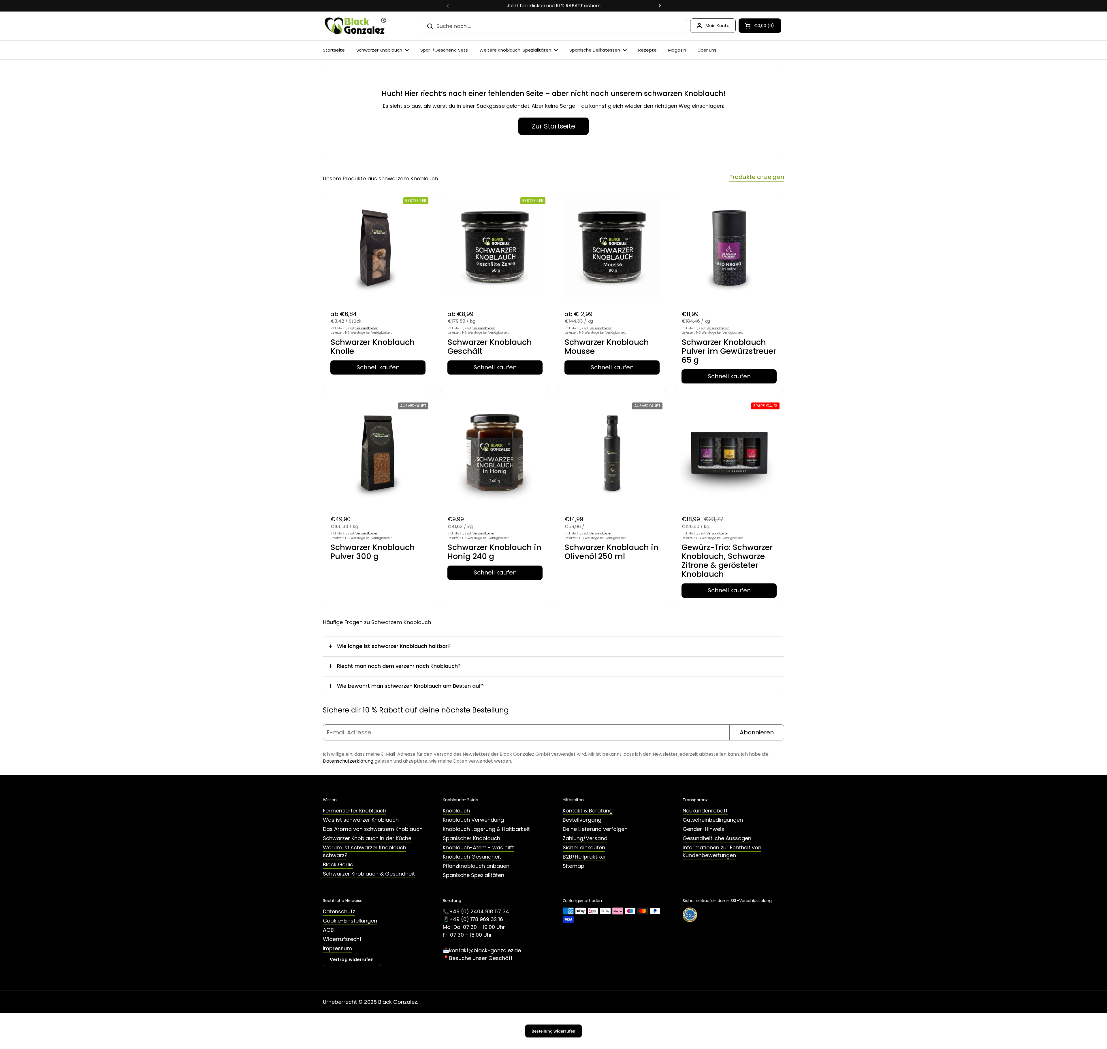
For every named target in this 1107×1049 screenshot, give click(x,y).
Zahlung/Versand (585, 838)
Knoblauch (456, 810)
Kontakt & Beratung (588, 810)
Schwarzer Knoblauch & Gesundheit (369, 873)
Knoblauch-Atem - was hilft (478, 847)
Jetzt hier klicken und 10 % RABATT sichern (553, 5)
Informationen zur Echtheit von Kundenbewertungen (722, 851)
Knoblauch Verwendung (473, 819)
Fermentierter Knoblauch (354, 810)
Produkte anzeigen (756, 177)
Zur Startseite (553, 126)
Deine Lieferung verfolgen (595, 829)
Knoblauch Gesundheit (472, 856)
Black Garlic (338, 864)
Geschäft (500, 958)
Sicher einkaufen (584, 847)
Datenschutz (339, 911)
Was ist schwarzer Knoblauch (361, 819)
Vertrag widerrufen (352, 960)
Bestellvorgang (582, 819)
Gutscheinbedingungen (713, 819)
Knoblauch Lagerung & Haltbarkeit (486, 829)
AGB (328, 929)
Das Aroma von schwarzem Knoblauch (373, 829)
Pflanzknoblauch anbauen (476, 866)
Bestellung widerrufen (553, 1031)
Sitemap (573, 866)
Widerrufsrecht (342, 939)
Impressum (337, 948)
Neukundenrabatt (705, 810)
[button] (760, 25)
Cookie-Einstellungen (350, 920)
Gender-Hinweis (703, 829)
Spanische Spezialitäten (473, 875)
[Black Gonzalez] (354, 26)
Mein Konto (718, 25)
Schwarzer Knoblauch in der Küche (367, 838)
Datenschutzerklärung (348, 761)
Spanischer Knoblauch (471, 838)
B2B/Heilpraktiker (584, 856)
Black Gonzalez (397, 1001)
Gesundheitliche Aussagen (717, 838)
